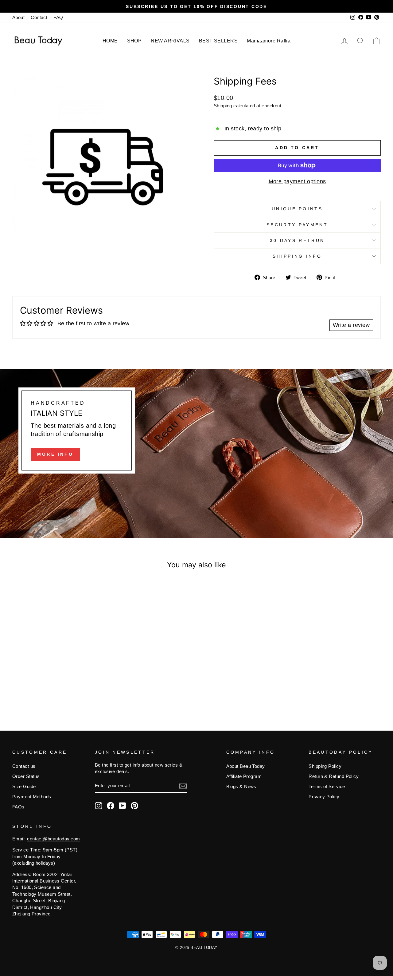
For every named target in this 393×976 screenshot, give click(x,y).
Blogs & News (241, 786)
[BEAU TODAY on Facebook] (110, 805)
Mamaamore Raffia (268, 40)
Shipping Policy (325, 766)
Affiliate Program (244, 776)
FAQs (18, 806)
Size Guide (24, 786)
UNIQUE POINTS (297, 208)
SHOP (134, 40)
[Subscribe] (183, 786)
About (18, 17)
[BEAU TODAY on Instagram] (98, 805)
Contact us (24, 766)
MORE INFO (55, 454)
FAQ (58, 17)
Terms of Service (327, 786)
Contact (39, 17)
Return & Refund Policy (334, 776)
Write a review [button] (351, 325)
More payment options (297, 181)
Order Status (26, 776)
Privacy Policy (324, 796)
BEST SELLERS (218, 40)
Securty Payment (297, 224)
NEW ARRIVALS (170, 40)
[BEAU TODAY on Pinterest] (134, 805)
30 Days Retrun (297, 240)
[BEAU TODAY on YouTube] (122, 805)
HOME (110, 40)
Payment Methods (31, 796)
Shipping (223, 105)
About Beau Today (245, 766)
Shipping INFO (297, 256)
